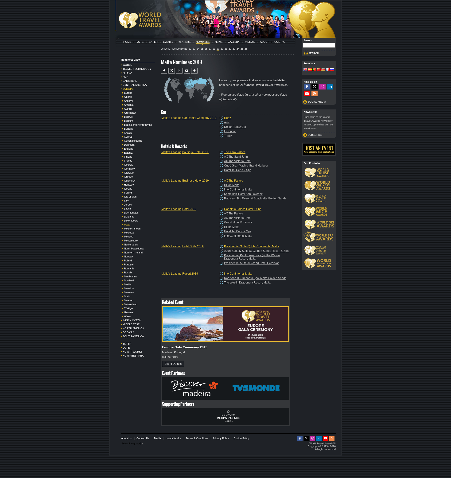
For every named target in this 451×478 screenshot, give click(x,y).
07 (170, 48)
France (128, 160)
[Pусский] (332, 69)
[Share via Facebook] (164, 70)
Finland (128, 156)
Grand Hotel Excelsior (238, 222)
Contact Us (142, 438)
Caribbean (130, 80)
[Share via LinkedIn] (179, 70)
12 (190, 48)
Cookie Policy (241, 438)
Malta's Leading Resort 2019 (179, 273)
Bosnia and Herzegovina (138, 124)
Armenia (128, 104)
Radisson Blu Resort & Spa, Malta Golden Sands (255, 198)
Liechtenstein (131, 212)
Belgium (128, 120)
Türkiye (128, 308)
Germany (129, 168)
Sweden (128, 300)
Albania (128, 96)
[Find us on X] (314, 86)
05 (162, 48)
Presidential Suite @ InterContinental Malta (251, 246)
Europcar (230, 131)
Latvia (127, 208)
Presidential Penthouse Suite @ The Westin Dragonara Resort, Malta (252, 257)
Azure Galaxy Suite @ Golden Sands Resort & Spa (256, 251)
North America (133, 328)
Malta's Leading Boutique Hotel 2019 (185, 152)
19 (218, 48)
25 (242, 48)
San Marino (130, 276)
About (264, 41)
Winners (185, 41)
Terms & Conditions (197, 438)
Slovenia (129, 292)
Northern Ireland (133, 252)
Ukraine (128, 312)
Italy (126, 200)
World (127, 64)
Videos (250, 41)
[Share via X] (172, 70)
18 (214, 48)
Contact (280, 41)
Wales (127, 316)
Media (157, 438)
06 (166, 48)
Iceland (128, 188)
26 (246, 48)
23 (234, 48)
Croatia (128, 132)
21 (226, 48)
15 (202, 48)
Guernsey (130, 180)
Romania (129, 268)
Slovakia (129, 288)
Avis (226, 122)
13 (194, 48)
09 (178, 48)
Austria (128, 108)
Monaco (128, 236)
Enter (153, 41)
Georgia (128, 164)
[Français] (328, 69)
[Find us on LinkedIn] (330, 86)
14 (198, 48)
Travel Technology (137, 68)
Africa (127, 72)
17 (210, 48)
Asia (125, 76)
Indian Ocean (132, 320)
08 (174, 48)
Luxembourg (131, 220)
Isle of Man (130, 196)
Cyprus (128, 136)
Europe (128, 88)
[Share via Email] (187, 70)
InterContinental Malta (238, 189)
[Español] (310, 69)
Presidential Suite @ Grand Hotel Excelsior (251, 263)
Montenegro (131, 240)
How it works (132, 351)
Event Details (173, 363)
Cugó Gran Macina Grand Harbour (246, 165)
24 (238, 48)
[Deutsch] (323, 69)
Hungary (129, 184)
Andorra (128, 100)
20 (222, 48)
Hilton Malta (231, 185)
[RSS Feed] (314, 94)
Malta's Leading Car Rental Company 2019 (189, 118)
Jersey (128, 204)
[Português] (314, 69)
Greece (128, 176)
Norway (128, 256)
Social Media (317, 101)
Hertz (227, 118)
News (218, 41)
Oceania (128, 332)
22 (230, 48)
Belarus (128, 116)
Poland (128, 260)
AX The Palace (233, 180)
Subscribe (315, 134)
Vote (140, 41)
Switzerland (130, 304)
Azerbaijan (130, 112)
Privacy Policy (221, 438)
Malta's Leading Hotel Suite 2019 (182, 246)
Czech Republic (133, 140)
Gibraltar (129, 172)
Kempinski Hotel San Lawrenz (243, 194)
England (128, 148)
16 (206, 48)
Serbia (127, 284)
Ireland (128, 192)
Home (127, 41)
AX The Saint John (236, 156)
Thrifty (228, 135)
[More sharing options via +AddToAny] (194, 70)
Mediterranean (132, 228)
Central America (135, 84)
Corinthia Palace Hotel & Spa (242, 209)
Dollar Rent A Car (235, 126)
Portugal (128, 264)
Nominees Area (133, 355)
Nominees (203, 41)
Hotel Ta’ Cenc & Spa (237, 170)
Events (168, 41)
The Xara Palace (234, 152)
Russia (128, 272)
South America (133, 336)
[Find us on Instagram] (322, 86)
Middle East (131, 324)
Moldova (129, 232)
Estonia (128, 152)
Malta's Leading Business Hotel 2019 (185, 180)
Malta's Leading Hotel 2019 (178, 209)
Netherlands (131, 244)
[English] (305, 69)
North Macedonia (134, 248)
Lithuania (129, 216)
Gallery (234, 41)
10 (182, 48)
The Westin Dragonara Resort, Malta (247, 282)
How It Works (173, 438)
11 (186, 48)
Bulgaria (128, 128)
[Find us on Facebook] (307, 86)
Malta (127, 224)
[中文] (319, 69)
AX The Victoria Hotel (237, 161)
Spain (127, 296)
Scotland (129, 280)
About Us (126, 438)
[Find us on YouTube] (307, 94)
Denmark (129, 144)
